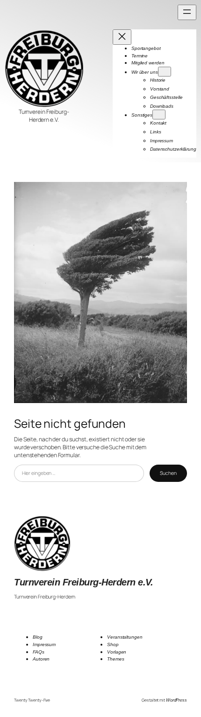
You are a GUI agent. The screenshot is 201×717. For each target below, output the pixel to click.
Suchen (168, 473)
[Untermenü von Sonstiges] (158, 114)
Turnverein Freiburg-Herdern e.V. (83, 582)
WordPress (176, 700)
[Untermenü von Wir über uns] (164, 72)
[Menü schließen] (122, 37)
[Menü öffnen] (187, 12)
